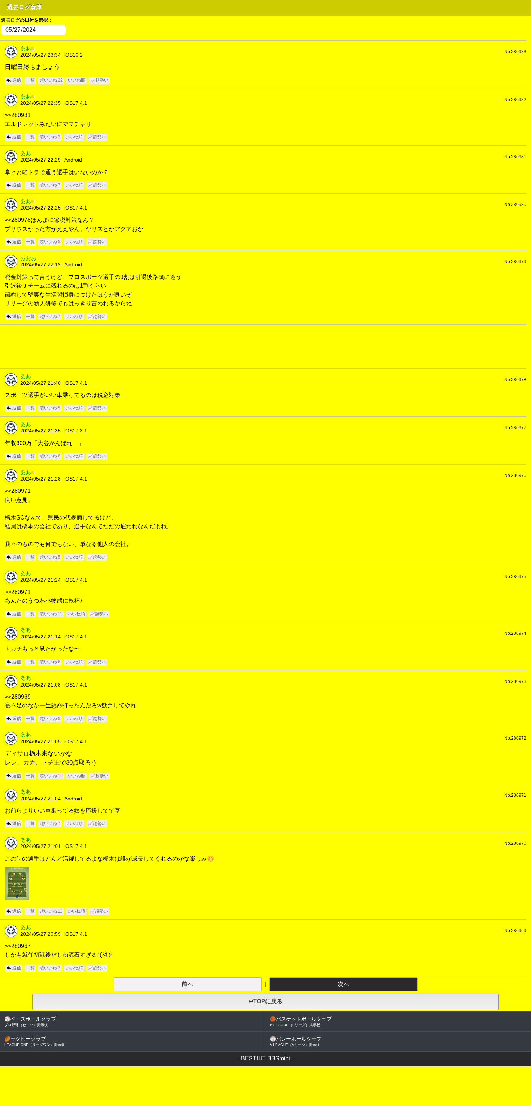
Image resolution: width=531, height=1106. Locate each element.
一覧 (30, 80)
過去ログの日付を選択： (27, 20)
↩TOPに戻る (265, 1001)
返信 (16, 80)
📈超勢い (99, 80)
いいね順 (76, 80)
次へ (343, 984)
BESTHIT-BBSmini (265, 1058)
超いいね (51, 80)
